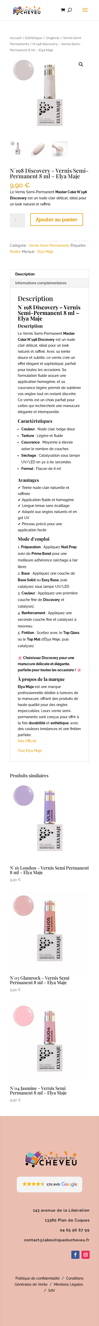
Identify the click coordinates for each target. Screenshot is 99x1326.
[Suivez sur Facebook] (75, 1255)
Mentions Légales (68, 1284)
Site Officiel (27, 741)
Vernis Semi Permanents (49, 245)
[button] (81, 64)
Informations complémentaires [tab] (41, 283)
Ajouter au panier (56, 220)
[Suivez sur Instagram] (85, 1255)
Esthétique (33, 38)
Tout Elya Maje (30, 751)
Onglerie (52, 38)
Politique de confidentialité (37, 1278)
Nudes (15, 252)
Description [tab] (25, 274)
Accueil (16, 38)
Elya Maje (45, 252)
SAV (51, 1290)
